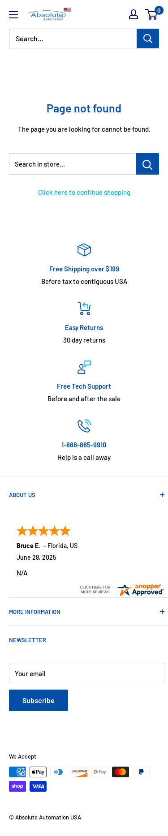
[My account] (133, 14)
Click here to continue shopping (84, 192)
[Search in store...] (147, 164)
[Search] (148, 38)
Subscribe (38, 700)
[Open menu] (13, 14)
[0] (151, 14)
